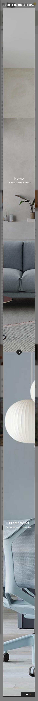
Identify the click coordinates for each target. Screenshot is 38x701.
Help (27, 694)
